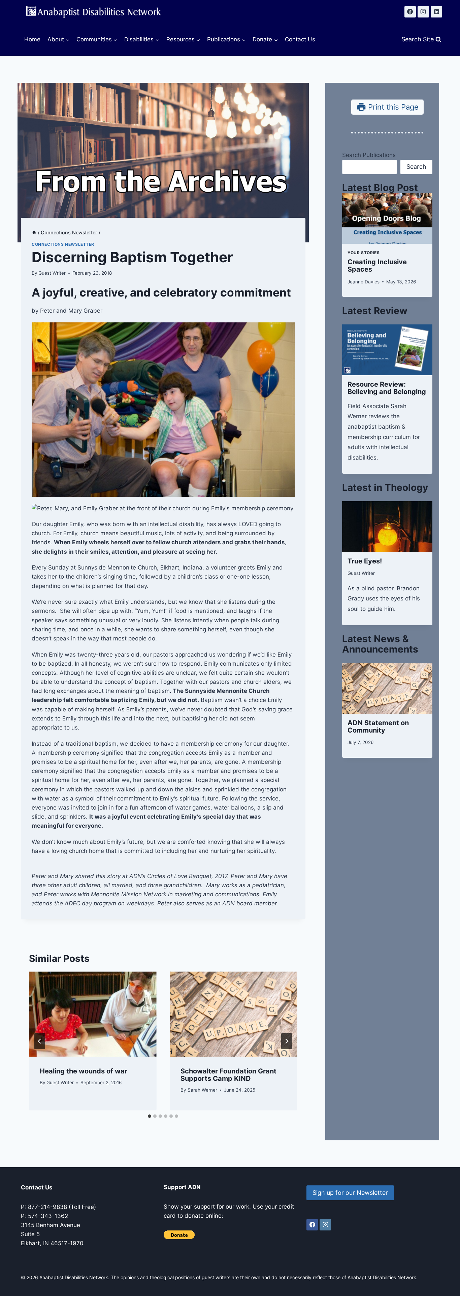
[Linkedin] (436, 11)
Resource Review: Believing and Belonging (387, 388)
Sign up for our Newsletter (350, 1192)
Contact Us (300, 39)
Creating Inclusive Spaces (377, 265)
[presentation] (92, 1014)
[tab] (149, 1116)
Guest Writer (52, 273)
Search (416, 166)
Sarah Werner (202, 1090)
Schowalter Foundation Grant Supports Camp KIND (228, 1075)
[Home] (34, 232)
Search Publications (369, 155)
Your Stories (364, 252)
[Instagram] (423, 11)
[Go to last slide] (39, 1041)
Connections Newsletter (63, 244)
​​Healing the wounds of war (83, 1071)
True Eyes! (365, 561)
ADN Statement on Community (378, 726)
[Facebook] (410, 11)
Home (32, 39)
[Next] (286, 1041)
